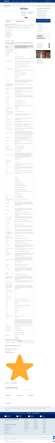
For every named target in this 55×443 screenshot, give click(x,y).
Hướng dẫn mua (31, 17)
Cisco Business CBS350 (35, 426)
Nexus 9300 (29, 437)
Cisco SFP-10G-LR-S (39, 408)
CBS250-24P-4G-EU (13, 342)
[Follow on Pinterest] (12, 433)
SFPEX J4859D (34, 408)
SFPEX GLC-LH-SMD (37, 407)
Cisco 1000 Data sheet (39, 47)
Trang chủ (13, 1)
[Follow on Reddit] (13, 433)
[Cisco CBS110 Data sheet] (49, 46)
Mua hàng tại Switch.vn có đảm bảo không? (41, 13)
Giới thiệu (18, 1)
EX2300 (48, 437)
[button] (45, 1)
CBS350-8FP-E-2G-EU (20, 395)
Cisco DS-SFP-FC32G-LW (10, 407)
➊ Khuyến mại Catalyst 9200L (40, 61)
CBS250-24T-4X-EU (25, 342)
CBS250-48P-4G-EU (8, 395)
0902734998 (8, 21)
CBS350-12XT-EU (44, 408)
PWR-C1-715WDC (9, 408)
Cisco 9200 (17, 437)
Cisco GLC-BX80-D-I (47, 407)
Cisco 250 (24, 437)
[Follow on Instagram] (9, 433)
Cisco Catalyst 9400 (35, 424)
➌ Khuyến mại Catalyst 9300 (40, 63)
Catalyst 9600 (41, 437)
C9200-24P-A (23, 408)
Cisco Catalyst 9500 (35, 425)
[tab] (20, 30)
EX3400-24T (33, 407)
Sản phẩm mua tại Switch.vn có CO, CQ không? (41, 15)
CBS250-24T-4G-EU (8, 342)
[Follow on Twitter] (6, 433)
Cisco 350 (27, 437)
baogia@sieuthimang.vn (20, 21)
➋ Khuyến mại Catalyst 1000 (40, 62)
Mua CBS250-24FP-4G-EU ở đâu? (9, 36)
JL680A (5, 408)
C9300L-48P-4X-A (19, 408)
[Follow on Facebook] (5, 433)
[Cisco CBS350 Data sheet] (49, 44)
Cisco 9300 (19, 437)
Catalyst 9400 (35, 437)
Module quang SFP (45, 427)
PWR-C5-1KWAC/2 (14, 408)
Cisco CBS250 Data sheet (40, 43)
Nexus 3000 (32, 437)
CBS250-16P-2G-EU (31, 395)
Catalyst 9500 (38, 437)
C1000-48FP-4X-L (27, 408)
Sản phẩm (22, 1)
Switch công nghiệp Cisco (45, 437)
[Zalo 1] (54, 437)
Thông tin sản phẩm (7, 40)
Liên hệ (35, 1)
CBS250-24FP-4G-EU (7, 5)
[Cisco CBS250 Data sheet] (49, 43)
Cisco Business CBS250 (35, 427)
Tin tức (27, 1)
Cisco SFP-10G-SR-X (20, 407)
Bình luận (12, 40)
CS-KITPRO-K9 (29, 407)
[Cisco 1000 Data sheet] (49, 47)
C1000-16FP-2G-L (25, 407)
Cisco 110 (22, 437)
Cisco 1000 (14, 437)
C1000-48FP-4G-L (42, 407)
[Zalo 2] (54, 438)
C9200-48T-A (15, 407)
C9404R (31, 408)
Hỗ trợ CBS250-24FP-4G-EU (8, 37)
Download (31, 1)
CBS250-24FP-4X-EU (31, 342)
